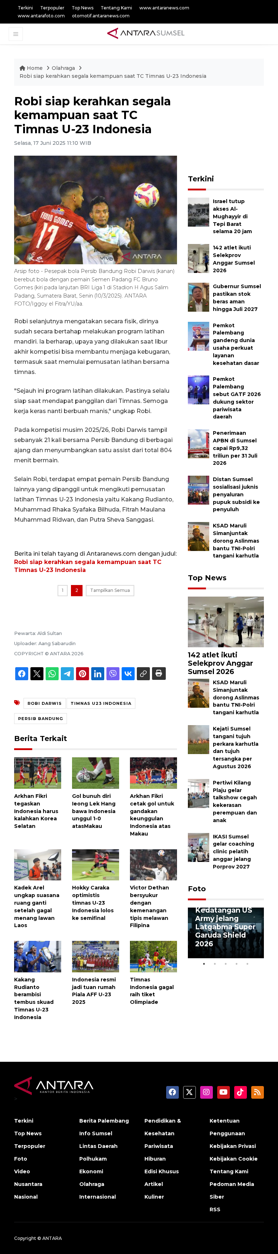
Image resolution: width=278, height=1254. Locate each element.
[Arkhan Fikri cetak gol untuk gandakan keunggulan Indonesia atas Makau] (153, 772)
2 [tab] (215, 963)
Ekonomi (91, 1171)
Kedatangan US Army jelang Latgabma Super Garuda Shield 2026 (225, 927)
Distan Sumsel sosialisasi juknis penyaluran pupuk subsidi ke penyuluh (236, 494)
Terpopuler (52, 7)
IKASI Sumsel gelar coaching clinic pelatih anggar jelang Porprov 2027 (233, 851)
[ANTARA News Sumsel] (146, 33)
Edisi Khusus (161, 1171)
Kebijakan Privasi (233, 1146)
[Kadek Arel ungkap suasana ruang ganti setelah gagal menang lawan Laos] (37, 864)
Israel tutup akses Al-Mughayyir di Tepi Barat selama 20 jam (232, 216)
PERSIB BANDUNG (40, 718)
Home (34, 68)
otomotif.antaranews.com (101, 15)
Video (22, 1171)
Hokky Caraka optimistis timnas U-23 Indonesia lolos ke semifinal (93, 902)
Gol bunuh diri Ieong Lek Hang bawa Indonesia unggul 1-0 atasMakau (93, 811)
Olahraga (64, 68)
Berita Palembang (104, 1121)
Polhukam (93, 1159)
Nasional (26, 1197)
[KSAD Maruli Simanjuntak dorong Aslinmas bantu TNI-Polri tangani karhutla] (198, 536)
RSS (215, 1209)
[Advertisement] (233, 130)
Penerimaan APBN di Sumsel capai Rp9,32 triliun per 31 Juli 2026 (235, 448)
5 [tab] (247, 963)
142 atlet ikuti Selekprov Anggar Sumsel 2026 (220, 663)
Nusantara (28, 1184)
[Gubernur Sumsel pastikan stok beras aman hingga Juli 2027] (198, 297)
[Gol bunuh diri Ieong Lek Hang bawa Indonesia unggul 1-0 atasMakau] (95, 772)
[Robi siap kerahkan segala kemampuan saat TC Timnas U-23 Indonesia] (226, 621)
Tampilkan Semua (110, 590)
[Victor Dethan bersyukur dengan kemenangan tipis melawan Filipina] (153, 864)
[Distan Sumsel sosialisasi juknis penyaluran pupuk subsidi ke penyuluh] (198, 489)
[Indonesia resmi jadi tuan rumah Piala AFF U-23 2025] (95, 956)
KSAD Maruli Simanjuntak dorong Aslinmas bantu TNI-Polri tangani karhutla (236, 540)
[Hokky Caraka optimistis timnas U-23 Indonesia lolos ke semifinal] (95, 864)
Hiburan (155, 1159)
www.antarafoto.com (41, 15)
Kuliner (154, 1197)
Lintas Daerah (98, 1146)
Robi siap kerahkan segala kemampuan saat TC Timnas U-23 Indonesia (113, 76)
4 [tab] (236, 963)
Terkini (25, 7)
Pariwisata (158, 1146)
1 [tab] (204, 963)
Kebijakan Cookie (234, 1159)
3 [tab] (225, 963)
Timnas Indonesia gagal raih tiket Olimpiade (152, 990)
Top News (82, 7)
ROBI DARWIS (45, 703)
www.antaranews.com (164, 7)
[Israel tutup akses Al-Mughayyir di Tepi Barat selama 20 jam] (198, 212)
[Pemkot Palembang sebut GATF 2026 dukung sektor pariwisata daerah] (198, 389)
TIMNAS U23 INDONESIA (101, 703)
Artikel (153, 1184)
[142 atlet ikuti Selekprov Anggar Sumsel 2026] (198, 257)
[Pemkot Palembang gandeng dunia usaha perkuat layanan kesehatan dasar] (198, 335)
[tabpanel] (226, 933)
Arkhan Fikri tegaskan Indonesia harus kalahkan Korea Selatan (36, 811)
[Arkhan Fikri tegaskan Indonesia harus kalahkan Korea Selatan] (37, 772)
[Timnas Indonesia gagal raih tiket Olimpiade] (153, 956)
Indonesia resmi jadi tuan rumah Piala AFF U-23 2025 (94, 990)
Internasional (97, 1197)
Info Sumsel (95, 1133)
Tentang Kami (116, 7)
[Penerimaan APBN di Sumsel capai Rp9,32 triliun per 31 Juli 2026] (198, 443)
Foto (197, 888)
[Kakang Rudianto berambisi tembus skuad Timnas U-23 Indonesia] (37, 956)
